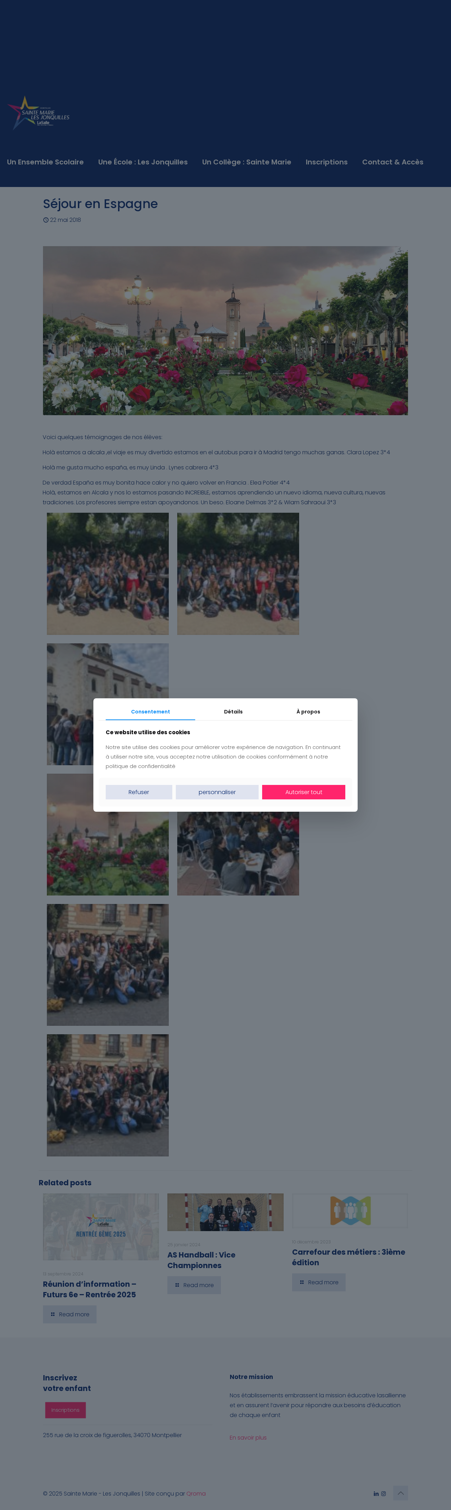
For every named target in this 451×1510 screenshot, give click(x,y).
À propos (308, 711)
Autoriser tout (303, 792)
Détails (233, 711)
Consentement (150, 711)
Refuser (139, 792)
